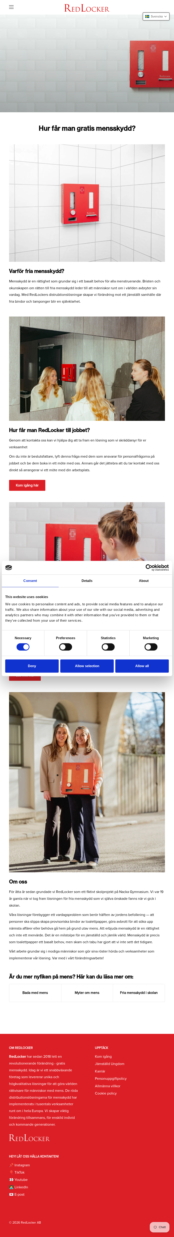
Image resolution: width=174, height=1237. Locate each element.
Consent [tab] (30, 581)
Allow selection (87, 666)
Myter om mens (87, 992)
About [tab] (144, 581)
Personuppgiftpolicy (111, 1078)
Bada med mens (35, 992)
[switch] (65, 647)
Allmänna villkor (107, 1086)
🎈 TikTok (16, 1172)
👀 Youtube (18, 1179)
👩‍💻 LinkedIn (18, 1187)
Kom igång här (27, 485)
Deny (32, 666)
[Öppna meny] (11, 7)
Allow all (142, 666)
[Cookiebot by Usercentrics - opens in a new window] (149, 567)
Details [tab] (87, 581)
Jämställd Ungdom (109, 1064)
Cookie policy (106, 1093)
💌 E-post (16, 1194)
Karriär (100, 1071)
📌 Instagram (19, 1165)
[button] (156, 16)
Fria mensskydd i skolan (139, 992)
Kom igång (103, 1056)
